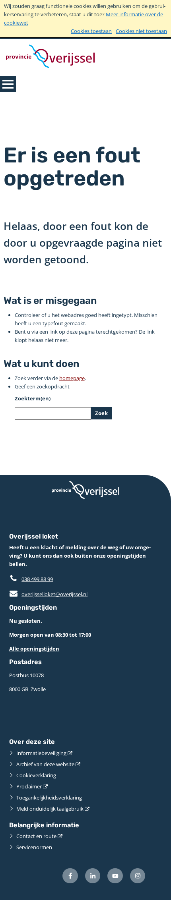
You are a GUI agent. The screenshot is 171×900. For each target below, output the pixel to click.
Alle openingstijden (34, 648)
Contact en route (36, 836)
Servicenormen (34, 847)
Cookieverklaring (36, 775)
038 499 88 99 (37, 579)
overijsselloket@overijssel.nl (48, 594)
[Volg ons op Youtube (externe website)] (115, 876)
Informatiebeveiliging (41, 753)
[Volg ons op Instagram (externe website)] (138, 876)
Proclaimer (29, 786)
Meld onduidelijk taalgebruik (50, 808)
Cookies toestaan (91, 31)
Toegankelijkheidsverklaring (49, 797)
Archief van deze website (45, 764)
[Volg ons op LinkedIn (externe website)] (93, 876)
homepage (72, 378)
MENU (8, 84)
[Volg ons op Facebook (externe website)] (70, 876)
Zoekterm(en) (33, 398)
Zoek (101, 413)
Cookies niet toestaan (141, 31)
